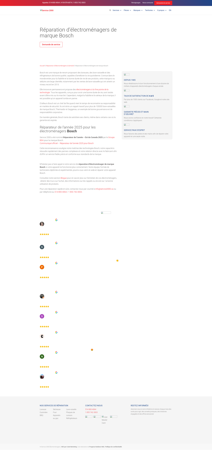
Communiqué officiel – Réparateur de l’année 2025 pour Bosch (67, 143)
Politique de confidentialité (113, 447)
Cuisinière (43, 412)
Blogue (64, 178)
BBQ (41, 415)
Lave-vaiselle (71, 409)
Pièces (126, 10)
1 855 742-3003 (75, 192)
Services (116, 10)
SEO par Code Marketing (69, 447)
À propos (160, 10)
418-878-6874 (66, 3)
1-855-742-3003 (79, 3)
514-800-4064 (54, 3)
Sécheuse (56, 409)
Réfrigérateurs (71, 418)
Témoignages (135, 3)
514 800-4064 (61, 192)
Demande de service (163, 3)
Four (55, 412)
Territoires (149, 10)
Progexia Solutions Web (96, 447)
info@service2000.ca (104, 189)
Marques (136, 10)
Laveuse (43, 409)
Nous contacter (148, 3)
